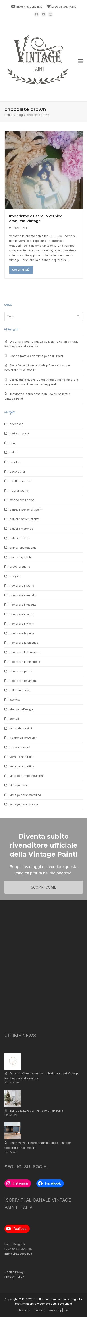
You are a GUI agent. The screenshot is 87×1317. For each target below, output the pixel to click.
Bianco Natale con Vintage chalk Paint (36, 356)
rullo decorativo (20, 690)
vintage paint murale (24, 804)
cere (13, 443)
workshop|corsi (59, 1310)
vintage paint (19, 785)
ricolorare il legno (22, 585)
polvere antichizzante (25, 519)
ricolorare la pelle (22, 633)
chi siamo (24, 1310)
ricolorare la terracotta (25, 652)
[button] (80, 61)
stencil (14, 718)
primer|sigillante (21, 557)
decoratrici (17, 471)
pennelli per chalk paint (26, 509)
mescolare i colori (22, 500)
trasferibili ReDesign (23, 737)
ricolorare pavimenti (23, 680)
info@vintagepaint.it (29, 6)
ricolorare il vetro (21, 614)
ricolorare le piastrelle (25, 661)
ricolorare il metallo (23, 595)
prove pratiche (20, 566)
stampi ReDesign (21, 709)
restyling (15, 576)
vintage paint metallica (25, 795)
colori (13, 452)
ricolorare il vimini (22, 623)
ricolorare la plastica (24, 642)
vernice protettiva (22, 766)
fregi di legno (19, 490)
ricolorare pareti (21, 671)
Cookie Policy (13, 1272)
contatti (39, 1310)
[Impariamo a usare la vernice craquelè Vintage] (44, 170)
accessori (16, 424)
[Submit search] (78, 316)
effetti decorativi (21, 481)
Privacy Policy (14, 1276)
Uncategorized (20, 747)
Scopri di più (21, 269)
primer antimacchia (23, 547)
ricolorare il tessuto (23, 604)
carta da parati (20, 433)
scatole (15, 700)
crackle (15, 462)
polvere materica (21, 528)
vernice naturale (21, 756)
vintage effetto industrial (27, 775)
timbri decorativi (21, 728)
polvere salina (19, 538)
